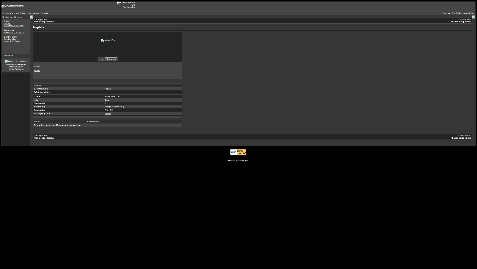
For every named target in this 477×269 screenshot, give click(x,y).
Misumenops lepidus (44, 22)
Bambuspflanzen (11, 39)
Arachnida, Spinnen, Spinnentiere (24, 13)
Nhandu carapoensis (461, 22)
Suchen (7, 23)
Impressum (9, 30)
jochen (37, 66)
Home (5, 13)
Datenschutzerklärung (14, 32)
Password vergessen (13, 25)
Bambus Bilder (10, 37)
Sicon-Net (243, 161)
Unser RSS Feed (12, 41)
